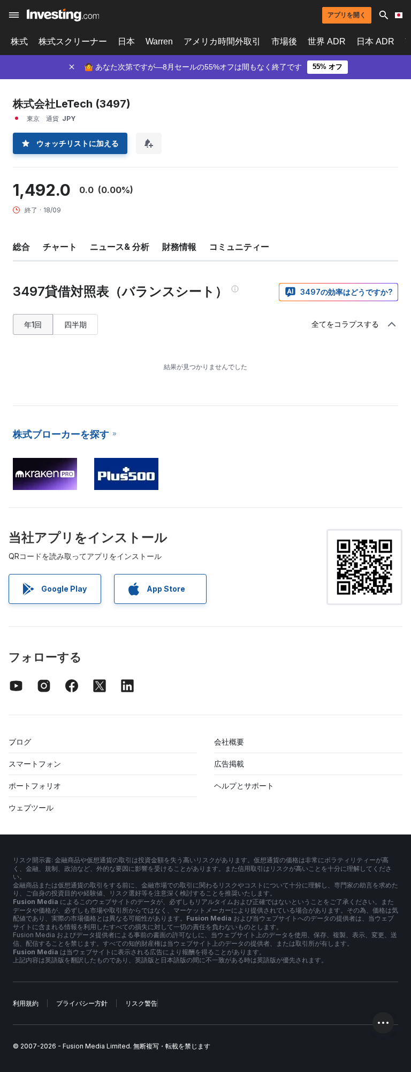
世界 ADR (327, 41)
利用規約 (26, 1003)
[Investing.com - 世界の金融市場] (63, 15)
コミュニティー (239, 246)
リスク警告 (141, 1003)
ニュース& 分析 (119, 246)
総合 (21, 246)
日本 (126, 41)
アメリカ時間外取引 (222, 41)
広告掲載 (229, 763)
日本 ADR (375, 41)
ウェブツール (31, 807)
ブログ (20, 741)
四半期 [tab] (75, 324)
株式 (19, 41)
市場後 (284, 41)
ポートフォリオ (35, 785)
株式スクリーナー (73, 41)
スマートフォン (35, 763)
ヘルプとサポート (244, 785)
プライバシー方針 (82, 1003)
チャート (60, 246)
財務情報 (179, 246)
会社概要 (229, 741)
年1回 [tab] (33, 324)
